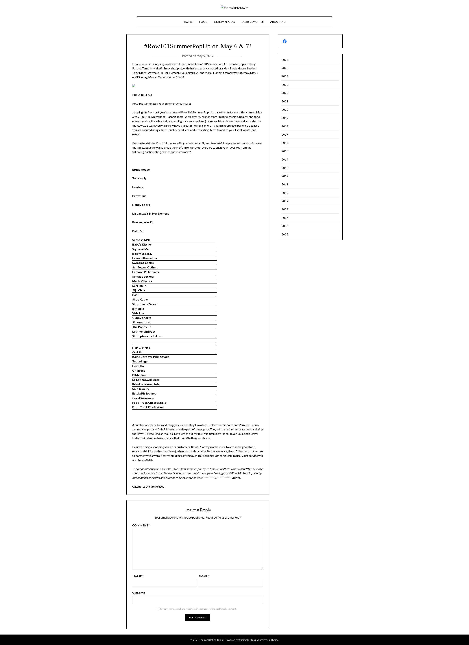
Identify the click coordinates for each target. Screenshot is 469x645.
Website (138, 593)
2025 (285, 68)
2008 (285, 209)
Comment (141, 525)
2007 (285, 217)
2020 (285, 109)
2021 (285, 101)
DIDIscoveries (252, 21)
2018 (285, 126)
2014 (285, 159)
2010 (285, 192)
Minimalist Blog (247, 639)
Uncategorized (154, 486)
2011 (285, 184)
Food (203, 21)
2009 (285, 201)
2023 (285, 84)
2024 (285, 76)
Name (138, 576)
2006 (285, 226)
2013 (285, 167)
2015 (285, 151)
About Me (277, 21)
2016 (285, 142)
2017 (285, 134)
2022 (285, 93)
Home (188, 21)
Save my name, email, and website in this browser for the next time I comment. (198, 608)
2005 (285, 234)
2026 (285, 59)
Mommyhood (224, 21)
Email (204, 576)
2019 (285, 117)
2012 (285, 176)
